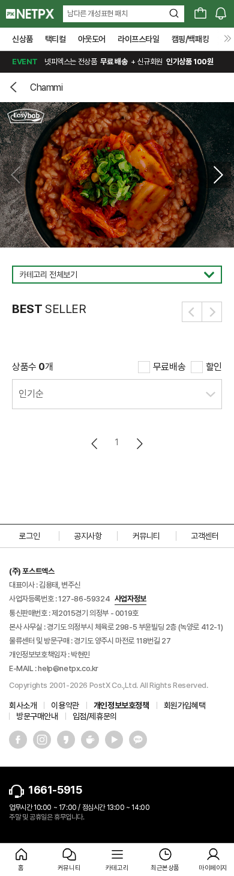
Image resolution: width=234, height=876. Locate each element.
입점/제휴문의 (95, 716)
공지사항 (87, 536)
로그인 (29, 536)
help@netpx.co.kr (68, 668)
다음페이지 (138, 443)
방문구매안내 (37, 716)
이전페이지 (95, 443)
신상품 (22, 39)
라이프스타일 (139, 39)
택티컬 (55, 39)
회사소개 (23, 705)
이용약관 (65, 705)
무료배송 (169, 367)
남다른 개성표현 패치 (97, 13)
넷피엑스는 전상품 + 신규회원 (112, 61)
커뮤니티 (146, 536)
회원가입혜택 (185, 705)
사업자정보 (130, 598)
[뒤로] (15, 87)
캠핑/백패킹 (190, 39)
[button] (218, 175)
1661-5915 (55, 789)
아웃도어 (92, 39)
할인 (214, 367)
